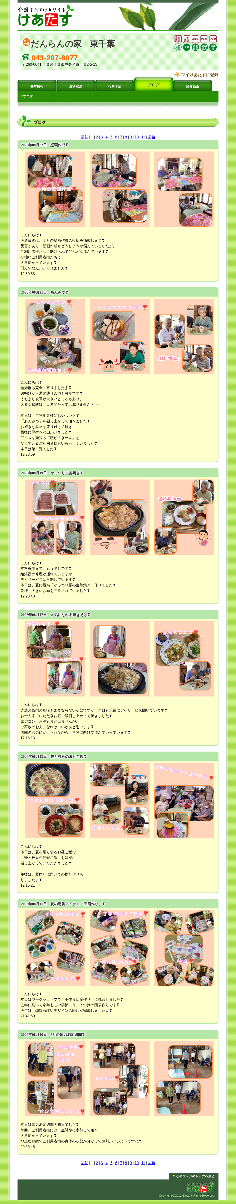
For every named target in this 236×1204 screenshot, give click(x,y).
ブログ (154, 85)
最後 (151, 137)
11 (143, 137)
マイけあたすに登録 (199, 74)
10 (137, 137)
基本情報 (36, 86)
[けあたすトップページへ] (46, 26)
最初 (84, 137)
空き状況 (75, 86)
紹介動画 (192, 86)
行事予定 (114, 86)
